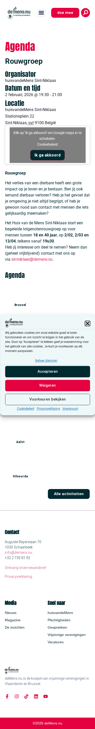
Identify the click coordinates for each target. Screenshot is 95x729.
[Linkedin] (36, 696)
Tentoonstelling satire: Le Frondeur (33, 286)
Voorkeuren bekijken (47, 399)
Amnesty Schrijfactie (22, 424)
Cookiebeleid (25, 408)
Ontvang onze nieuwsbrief (25, 568)
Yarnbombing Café (20, 458)
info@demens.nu (18, 552)
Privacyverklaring (48, 408)
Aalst (20, 442)
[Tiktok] (26, 696)
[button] (87, 323)
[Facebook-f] (7, 696)
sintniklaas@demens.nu (31, 259)
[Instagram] (16, 696)
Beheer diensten (46, 360)
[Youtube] (45, 696)
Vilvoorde (20, 476)
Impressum (70, 408)
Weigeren (47, 385)
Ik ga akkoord (47, 155)
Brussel (20, 305)
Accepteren (47, 371)
